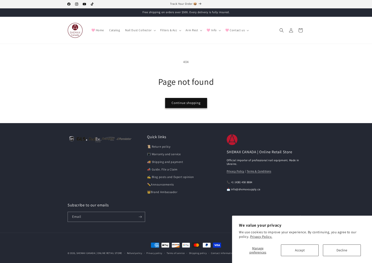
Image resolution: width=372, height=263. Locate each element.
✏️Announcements (160, 184)
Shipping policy (198, 253)
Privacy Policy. (261, 236)
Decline (341, 250)
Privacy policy (154, 253)
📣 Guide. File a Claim (162, 169)
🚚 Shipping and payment (165, 162)
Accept (300, 250)
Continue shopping (186, 103)
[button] (139, 30)
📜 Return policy (158, 147)
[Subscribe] (140, 217)
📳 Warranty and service (164, 154)
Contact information (222, 253)
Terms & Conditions (259, 171)
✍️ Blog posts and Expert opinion (170, 177)
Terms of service (176, 253)
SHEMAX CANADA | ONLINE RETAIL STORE (99, 253)
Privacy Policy (235, 171)
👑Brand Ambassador (162, 192)
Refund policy (134, 253)
